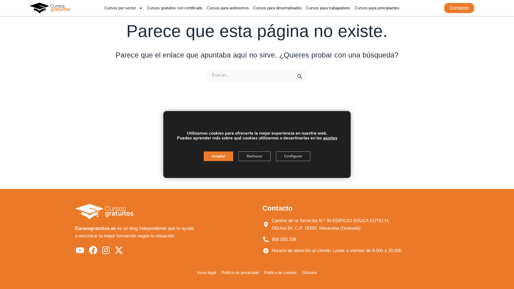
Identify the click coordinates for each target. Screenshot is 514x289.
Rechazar (255, 156)
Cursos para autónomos (228, 8)
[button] (459, 8)
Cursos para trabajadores (328, 8)
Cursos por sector (120, 8)
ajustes (330, 138)
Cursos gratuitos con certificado (174, 8)
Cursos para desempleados (277, 8)
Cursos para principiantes (377, 8)
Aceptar (218, 156)
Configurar (293, 156)
